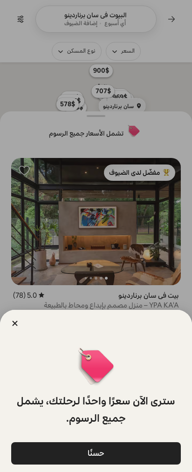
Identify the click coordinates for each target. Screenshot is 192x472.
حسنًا (96, 453)
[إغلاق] (15, 323)
